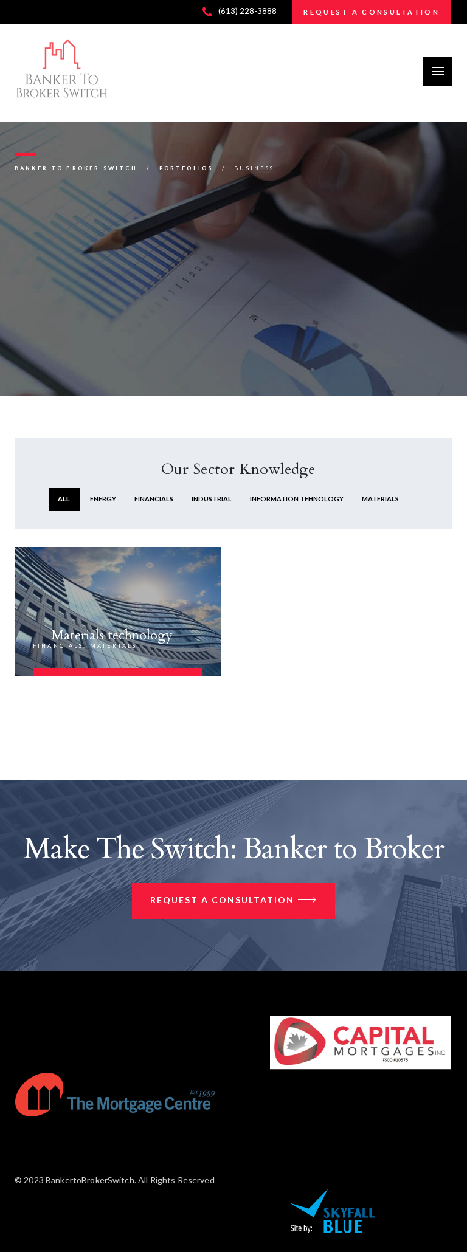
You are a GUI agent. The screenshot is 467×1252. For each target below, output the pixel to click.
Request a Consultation (222, 900)
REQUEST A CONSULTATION (371, 12)
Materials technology (112, 635)
